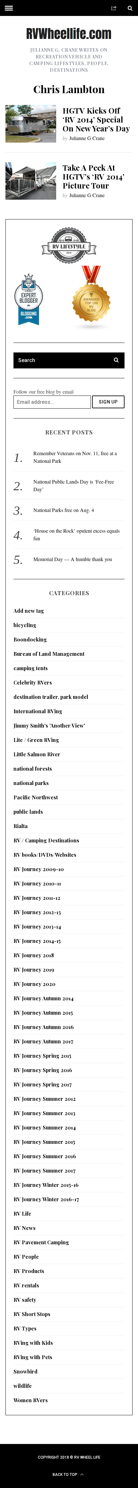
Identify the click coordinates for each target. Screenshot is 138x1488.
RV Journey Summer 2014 (44, 1127)
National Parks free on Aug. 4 (63, 510)
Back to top (65, 1474)
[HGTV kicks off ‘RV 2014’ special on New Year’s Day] (30, 124)
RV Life (22, 1213)
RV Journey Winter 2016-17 (46, 1199)
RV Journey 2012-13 (37, 912)
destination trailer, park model (50, 696)
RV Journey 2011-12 (36, 897)
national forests (32, 768)
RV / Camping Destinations (46, 840)
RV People (26, 1256)
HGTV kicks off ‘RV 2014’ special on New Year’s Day (96, 119)
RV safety (24, 1299)
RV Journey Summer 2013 (44, 1113)
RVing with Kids (33, 1342)
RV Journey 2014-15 (37, 940)
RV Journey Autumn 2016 (43, 1027)
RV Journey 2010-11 (37, 883)
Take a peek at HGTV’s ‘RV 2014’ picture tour (94, 176)
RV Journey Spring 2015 (42, 1055)
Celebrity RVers (32, 682)
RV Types (25, 1328)
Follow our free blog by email (43, 391)
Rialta (20, 826)
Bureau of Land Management (48, 653)
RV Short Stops (31, 1314)
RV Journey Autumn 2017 (43, 1041)
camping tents (30, 668)
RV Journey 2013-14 (37, 926)
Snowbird (25, 1371)
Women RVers (30, 1400)
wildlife (22, 1385)
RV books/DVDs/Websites (44, 854)
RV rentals (26, 1285)
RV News (24, 1228)
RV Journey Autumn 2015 (43, 1012)
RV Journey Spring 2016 (42, 1070)
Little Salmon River (36, 754)
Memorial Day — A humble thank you (72, 559)
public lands (28, 811)
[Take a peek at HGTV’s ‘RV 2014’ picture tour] (30, 181)
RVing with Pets (32, 1357)
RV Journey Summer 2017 (44, 1170)
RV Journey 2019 (33, 969)
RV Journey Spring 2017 (42, 1084)
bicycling (24, 625)
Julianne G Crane (87, 138)
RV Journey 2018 (33, 955)
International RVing (37, 711)
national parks (31, 783)
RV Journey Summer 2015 (44, 1141)
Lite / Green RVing (36, 740)
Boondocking (30, 639)
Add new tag (28, 610)
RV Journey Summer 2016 (44, 1156)
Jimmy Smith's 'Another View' (49, 725)
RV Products (28, 1271)
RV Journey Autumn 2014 (43, 998)
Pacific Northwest (35, 797)
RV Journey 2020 (34, 984)
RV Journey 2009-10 (38, 869)
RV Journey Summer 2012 (44, 1098)
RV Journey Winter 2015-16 (46, 1184)
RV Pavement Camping (41, 1242)
